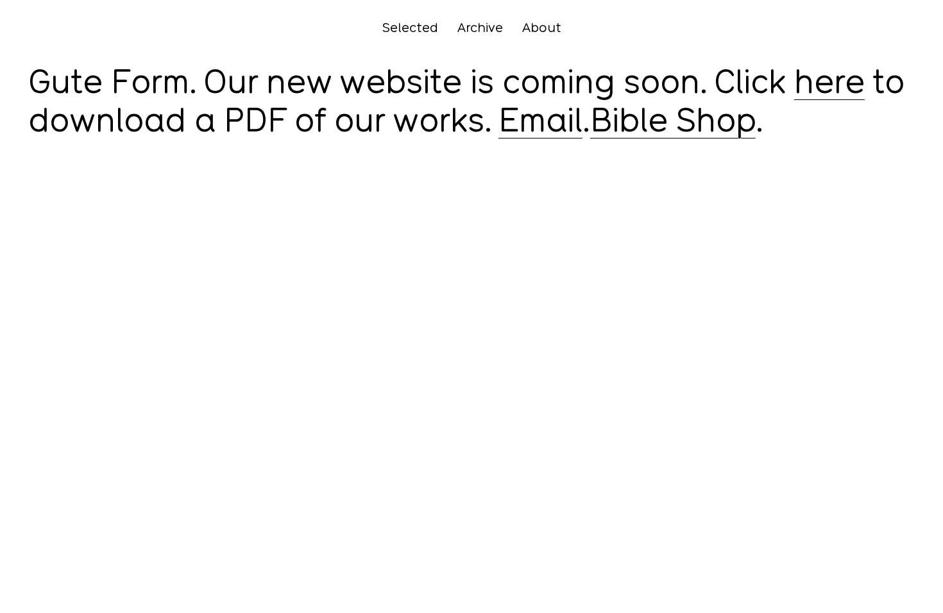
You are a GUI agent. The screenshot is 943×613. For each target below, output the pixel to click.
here (829, 81)
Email (540, 120)
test (41, 166)
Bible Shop (673, 120)
